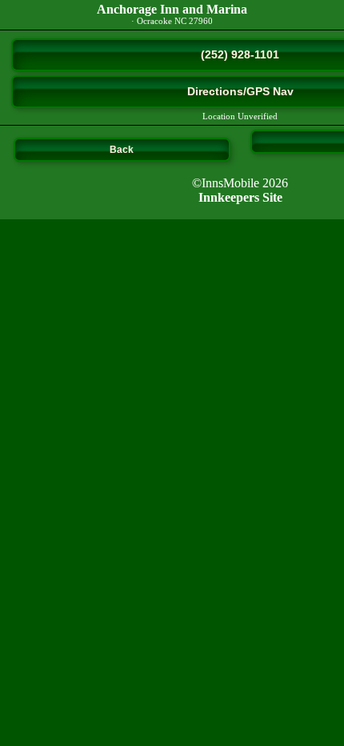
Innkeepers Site (240, 197)
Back (122, 149)
